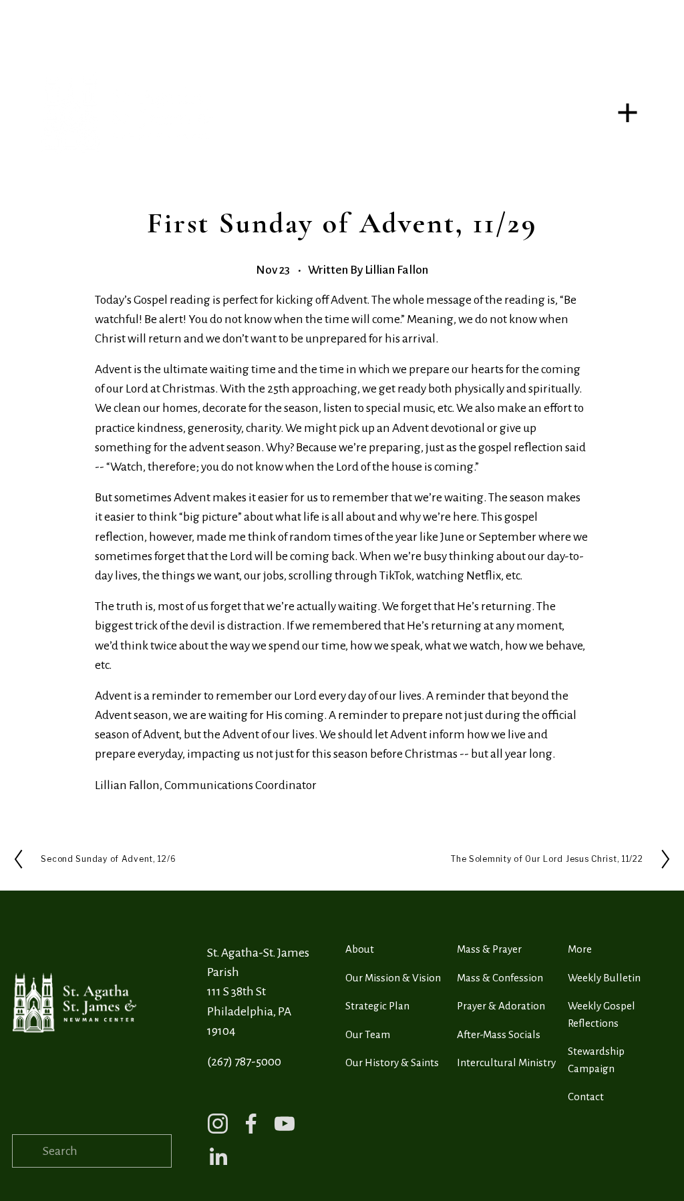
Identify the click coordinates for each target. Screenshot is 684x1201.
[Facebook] (251, 1123)
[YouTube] (284, 1123)
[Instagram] (217, 1123)
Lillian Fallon (396, 269)
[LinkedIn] (217, 1157)
